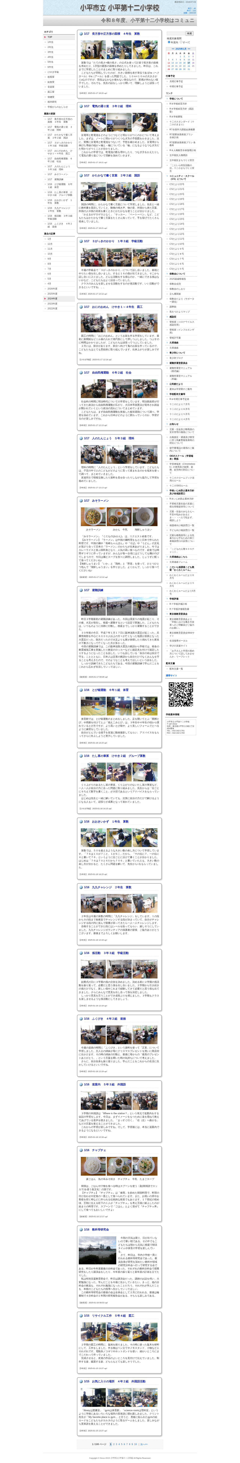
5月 (49, 278)
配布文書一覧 (176, 668)
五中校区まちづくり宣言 (182, 160)
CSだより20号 (177, 194)
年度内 (174, 42)
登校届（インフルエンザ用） (182, 331)
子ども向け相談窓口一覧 (182, 530)
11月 (50, 249)
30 (184, 69)
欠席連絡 (174, 348)
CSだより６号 (177, 263)
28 (176, 69)
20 (173, 66)
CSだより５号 (177, 269)
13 (173, 63)
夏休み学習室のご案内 (181, 389)
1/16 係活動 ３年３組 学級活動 (61, 217)
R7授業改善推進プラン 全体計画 (182, 136)
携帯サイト (171, 675)
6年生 (50, 67)
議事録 (173, 306)
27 (173, 69)
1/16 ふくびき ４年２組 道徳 (60, 225)
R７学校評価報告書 (179, 609)
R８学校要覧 (176, 116)
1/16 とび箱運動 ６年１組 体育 (60, 186)
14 (176, 63)
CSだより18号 (177, 204)
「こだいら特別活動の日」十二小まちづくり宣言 (182, 168)
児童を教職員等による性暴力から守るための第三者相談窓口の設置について (182, 539)
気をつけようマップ (180, 311)
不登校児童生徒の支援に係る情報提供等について (182, 505)
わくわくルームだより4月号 (183, 592)
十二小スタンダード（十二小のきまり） (182, 123)
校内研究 (52, 102)
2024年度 (52, 298)
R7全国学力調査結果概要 (182, 129)
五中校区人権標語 (179, 155)
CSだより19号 (177, 199)
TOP (50, 37)
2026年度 (52, 288)
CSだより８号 (177, 254)
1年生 (50, 42)
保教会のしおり (177, 289)
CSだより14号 (177, 224)
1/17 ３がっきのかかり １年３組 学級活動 (61, 144)
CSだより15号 (177, 219)
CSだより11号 (177, 239)
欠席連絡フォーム (179, 562)
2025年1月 (181, 49)
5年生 (50, 62)
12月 (50, 244)
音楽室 (51, 87)
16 (184, 63)
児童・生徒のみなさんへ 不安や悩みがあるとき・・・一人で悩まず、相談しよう (183, 516)
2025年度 (52, 293)
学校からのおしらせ (58, 107)
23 (184, 66)
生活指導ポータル (179, 640)
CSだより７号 (177, 258)
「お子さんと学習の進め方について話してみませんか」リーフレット (182, 653)
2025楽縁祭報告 (178, 279)
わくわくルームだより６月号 (182, 576)
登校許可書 (175, 337)
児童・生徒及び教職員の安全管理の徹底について (182, 431)
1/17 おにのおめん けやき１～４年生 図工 (60, 152)
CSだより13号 (177, 229)
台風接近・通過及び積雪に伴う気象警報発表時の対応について (182, 440)
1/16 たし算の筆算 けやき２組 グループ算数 (60, 194)
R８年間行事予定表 (179, 399)
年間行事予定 (176, 86)
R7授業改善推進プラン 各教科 (183, 144)
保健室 (51, 97)
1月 (49, 239)
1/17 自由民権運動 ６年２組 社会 (60, 160)
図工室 (51, 92)
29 (180, 69)
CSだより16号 (177, 214)
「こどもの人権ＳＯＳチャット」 (182, 550)
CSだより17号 (177, 209)
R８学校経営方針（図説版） (182, 110)
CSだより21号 (177, 189)
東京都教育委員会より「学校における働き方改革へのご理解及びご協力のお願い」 (182, 623)
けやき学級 (53, 72)
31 (189, 69)
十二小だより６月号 (180, 409)
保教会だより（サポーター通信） (182, 300)
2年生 (50, 47)
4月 (49, 283)
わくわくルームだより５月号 (182, 584)
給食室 (51, 82)
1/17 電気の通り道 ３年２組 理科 (60, 128)
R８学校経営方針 (178, 103)
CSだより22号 (177, 184)
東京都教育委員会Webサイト (182, 634)
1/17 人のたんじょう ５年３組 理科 (60, 168)
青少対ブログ (176, 358)
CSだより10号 (177, 244)
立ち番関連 (175, 294)
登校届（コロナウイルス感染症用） (182, 323)
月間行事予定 (176, 81)
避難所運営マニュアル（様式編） (181, 369)
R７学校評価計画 (178, 604)
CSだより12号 (177, 234)
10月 (50, 254)
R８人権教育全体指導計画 (183, 150)
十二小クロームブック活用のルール (182, 479)
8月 (49, 263)
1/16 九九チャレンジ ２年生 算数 (60, 209)
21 (176, 66)
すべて (186, 42)
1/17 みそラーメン (58, 174)
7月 (49, 269)
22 (180, 66)
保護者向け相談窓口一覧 (182, 525)
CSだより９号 (177, 249)
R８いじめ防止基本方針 (182, 498)
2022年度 (52, 308)
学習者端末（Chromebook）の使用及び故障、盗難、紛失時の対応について (182, 468)
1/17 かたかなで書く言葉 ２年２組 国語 (60, 136)
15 (180, 63)
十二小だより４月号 (180, 419)
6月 (49, 273)
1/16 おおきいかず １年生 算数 (60, 201)
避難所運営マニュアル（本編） (181, 377)
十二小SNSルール (179, 485)
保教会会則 (175, 284)
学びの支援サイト (179, 645)
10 (135, 1444)
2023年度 (52, 303)
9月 (49, 258)
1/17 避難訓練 (55, 179)
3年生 (50, 52)
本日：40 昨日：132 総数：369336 (190, 10)
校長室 (51, 77)
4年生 (50, 57)
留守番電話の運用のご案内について (182, 449)
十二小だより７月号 (180, 404)
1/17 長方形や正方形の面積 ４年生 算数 (60, 120)
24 (189, 66)
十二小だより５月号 (180, 414)
